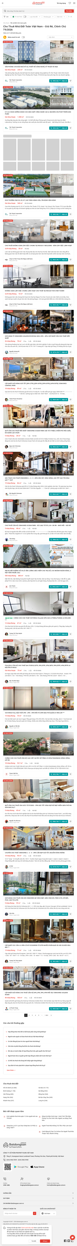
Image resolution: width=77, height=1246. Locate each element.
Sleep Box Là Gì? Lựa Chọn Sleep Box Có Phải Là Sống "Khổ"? (22, 1127)
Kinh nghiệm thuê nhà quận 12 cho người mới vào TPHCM (22, 1117)
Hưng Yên (8, 1097)
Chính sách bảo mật (27, 1228)
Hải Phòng (8, 1094)
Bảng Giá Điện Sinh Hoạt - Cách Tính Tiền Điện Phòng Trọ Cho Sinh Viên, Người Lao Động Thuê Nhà (57, 1118)
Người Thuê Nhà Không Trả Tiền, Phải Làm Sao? (57, 1126)
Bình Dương (9, 1091)
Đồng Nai (43, 1094)
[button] (71, 16)
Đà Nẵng (43, 1091)
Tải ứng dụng (61, 3)
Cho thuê (6, 23)
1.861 (46, 1015)
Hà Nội (43, 1088)
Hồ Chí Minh (10, 1088)
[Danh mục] (2, 3)
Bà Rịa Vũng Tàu (45, 1097)
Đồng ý (45, 1241)
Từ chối (33, 1241)
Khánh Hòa (8, 1100)
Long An (42, 1100)
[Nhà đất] (38, 3)
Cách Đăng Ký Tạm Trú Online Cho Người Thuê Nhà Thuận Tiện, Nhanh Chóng (58, 1132)
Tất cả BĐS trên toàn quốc (18, 23)
